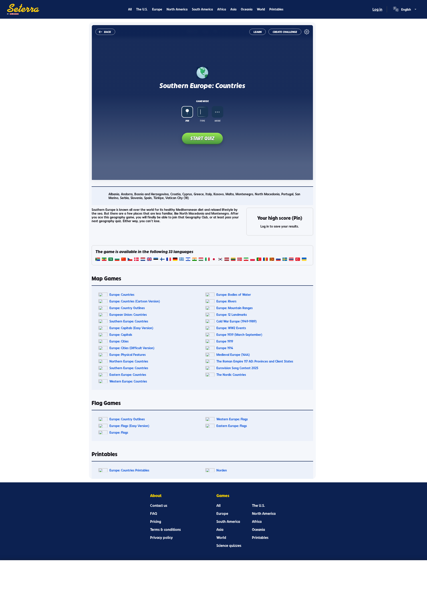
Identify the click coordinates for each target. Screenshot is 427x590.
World (261, 9)
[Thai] (291, 260)
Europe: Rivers (226, 301)
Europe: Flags (118, 432)
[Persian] (246, 260)
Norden (221, 470)
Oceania (246, 9)
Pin (187, 120)
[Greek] (181, 260)
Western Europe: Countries (128, 381)
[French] (168, 260)
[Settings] (306, 31)
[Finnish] (162, 260)
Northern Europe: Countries (128, 361)
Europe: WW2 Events (231, 328)
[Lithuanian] (233, 260)
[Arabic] (110, 260)
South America (202, 9)
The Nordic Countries (231, 375)
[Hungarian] (201, 260)
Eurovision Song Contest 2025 (237, 368)
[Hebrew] (188, 260)
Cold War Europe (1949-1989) (236, 321)
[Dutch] (143, 260)
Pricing (155, 521)
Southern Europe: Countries (128, 321)
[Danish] (136, 260)
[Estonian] (155, 260)
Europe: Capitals (120, 334)
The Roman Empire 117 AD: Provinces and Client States (254, 361)
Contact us (158, 505)
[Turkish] (297, 260)
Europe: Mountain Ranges (234, 308)
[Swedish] (284, 260)
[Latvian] (226, 260)
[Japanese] (213, 260)
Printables (276, 9)
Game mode (202, 101)
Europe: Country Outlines (127, 308)
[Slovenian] (278, 260)
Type (202, 120)
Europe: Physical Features (127, 354)
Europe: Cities (119, 341)
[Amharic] (104, 260)
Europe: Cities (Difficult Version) (131, 348)
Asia (233, 9)
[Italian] (207, 260)
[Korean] (220, 260)
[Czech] (130, 260)
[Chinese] (123, 260)
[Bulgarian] (117, 260)
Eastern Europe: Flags (231, 426)
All (130, 9)
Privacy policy (161, 537)
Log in (377, 9)
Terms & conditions (165, 529)
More (217, 120)
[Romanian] (265, 260)
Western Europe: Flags (232, 419)
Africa (221, 9)
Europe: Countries (121, 294)
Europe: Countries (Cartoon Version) (134, 301)
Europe (157, 9)
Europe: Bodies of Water (233, 294)
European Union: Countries (128, 314)
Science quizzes (228, 545)
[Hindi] (194, 260)
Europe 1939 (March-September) (239, 334)
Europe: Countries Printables (129, 470)
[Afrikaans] (97, 260)
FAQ (153, 513)
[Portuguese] (259, 260)
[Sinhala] (272, 260)
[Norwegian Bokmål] (239, 260)
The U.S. (142, 9)
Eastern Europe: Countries (127, 375)
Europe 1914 (224, 348)
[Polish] (252, 260)
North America (177, 9)
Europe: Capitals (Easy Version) (131, 328)
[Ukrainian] (304, 260)
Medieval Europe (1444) (233, 354)
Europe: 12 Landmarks (231, 314)
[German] (175, 260)
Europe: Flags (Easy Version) (129, 426)
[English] (149, 260)
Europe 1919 (224, 341)
